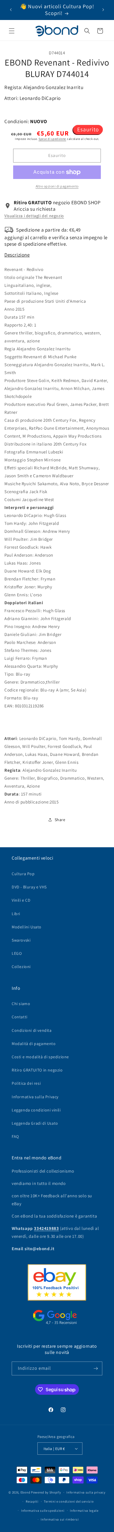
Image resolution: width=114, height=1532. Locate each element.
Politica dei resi (26, 1083)
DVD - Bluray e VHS (29, 887)
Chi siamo (21, 1003)
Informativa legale (84, 1510)
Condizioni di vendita (32, 1030)
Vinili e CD (21, 900)
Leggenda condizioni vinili (36, 1110)
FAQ (15, 1136)
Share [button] (60, 819)
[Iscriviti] (95, 1368)
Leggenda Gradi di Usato (35, 1123)
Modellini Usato (27, 927)
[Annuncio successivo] (103, 9)
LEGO (17, 953)
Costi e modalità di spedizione (40, 1056)
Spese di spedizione (52, 139)
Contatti (19, 1016)
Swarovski (21, 940)
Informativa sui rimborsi (60, 1519)
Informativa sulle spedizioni (43, 1510)
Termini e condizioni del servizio (69, 1501)
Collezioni (21, 966)
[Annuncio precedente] (10, 9)
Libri (16, 913)
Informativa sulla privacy (86, 1492)
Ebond (25, 1492)
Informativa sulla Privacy (35, 1096)
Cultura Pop (23, 873)
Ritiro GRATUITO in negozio (37, 1070)
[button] (11, 30)
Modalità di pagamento (34, 1043)
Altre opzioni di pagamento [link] (57, 186)
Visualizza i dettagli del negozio (34, 215)
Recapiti (32, 1501)
